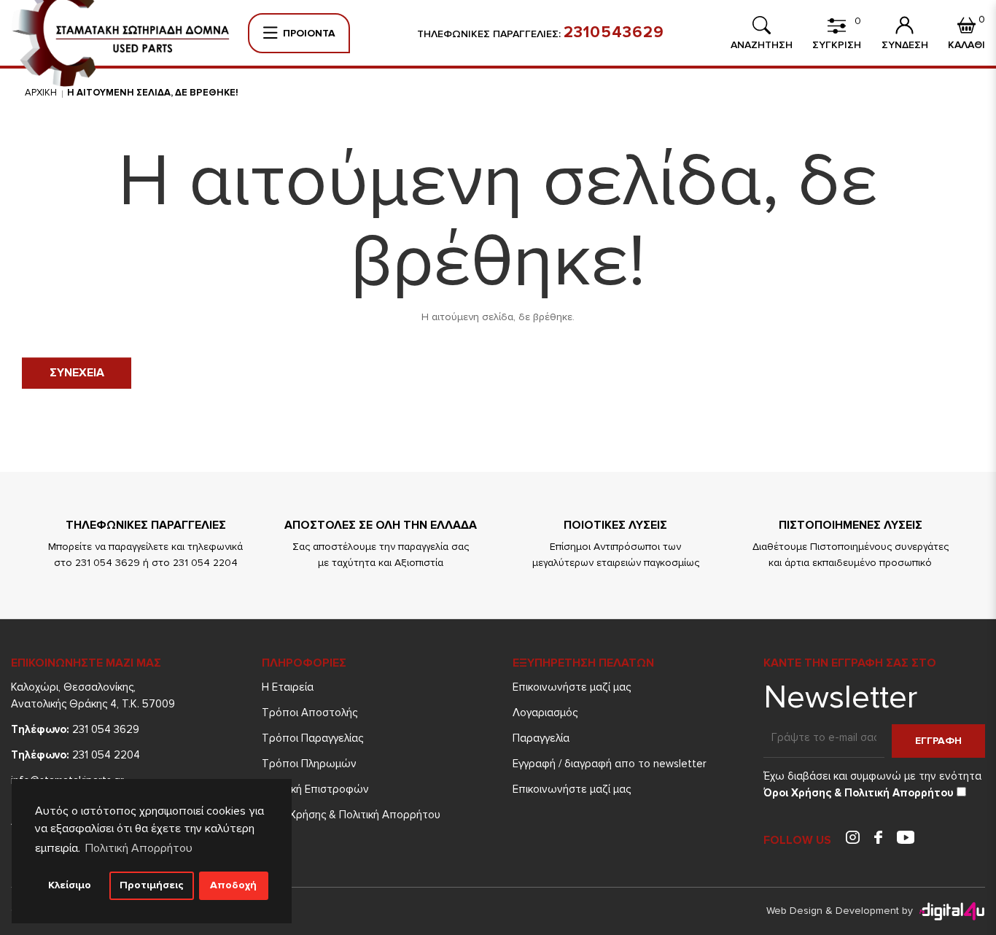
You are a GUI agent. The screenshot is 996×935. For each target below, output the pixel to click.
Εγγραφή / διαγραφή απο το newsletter (610, 763)
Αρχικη (41, 92)
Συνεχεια (77, 372)
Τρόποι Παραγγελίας (312, 738)
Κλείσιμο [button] (69, 885)
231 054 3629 (75, 729)
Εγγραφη (938, 740)
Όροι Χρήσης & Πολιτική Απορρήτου (351, 814)
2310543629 (614, 33)
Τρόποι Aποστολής (309, 712)
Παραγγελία (541, 738)
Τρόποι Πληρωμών (309, 763)
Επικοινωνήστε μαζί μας (572, 687)
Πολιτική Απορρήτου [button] (138, 848)
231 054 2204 (75, 754)
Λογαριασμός (545, 712)
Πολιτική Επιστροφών (315, 789)
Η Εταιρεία (288, 687)
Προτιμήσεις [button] (152, 885)
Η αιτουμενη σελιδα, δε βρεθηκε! (152, 92)
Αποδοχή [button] (233, 885)
